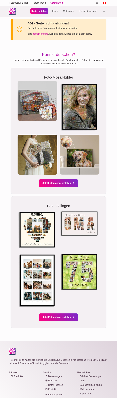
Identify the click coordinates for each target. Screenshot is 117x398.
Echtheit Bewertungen (91, 376)
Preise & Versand (88, 11)
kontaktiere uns (40, 34)
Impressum (85, 393)
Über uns (53, 380)
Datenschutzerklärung (91, 385)
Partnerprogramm (54, 394)
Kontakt (52, 389)
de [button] (97, 3)
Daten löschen (55, 385)
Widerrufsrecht (87, 389)
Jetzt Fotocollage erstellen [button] (57, 317)
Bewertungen (55, 376)
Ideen (55, 11)
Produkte (18, 376)
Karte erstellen (39, 11)
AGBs (83, 380)
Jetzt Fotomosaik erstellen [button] (57, 183)
